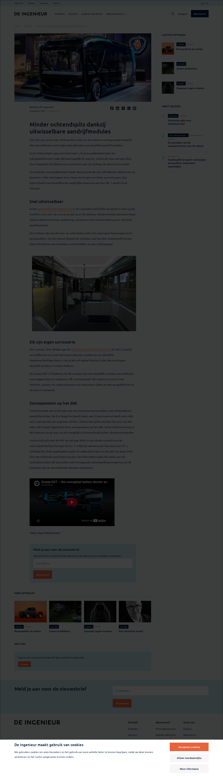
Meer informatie (189, 768)
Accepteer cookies (189, 747)
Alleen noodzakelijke (189, 757)
